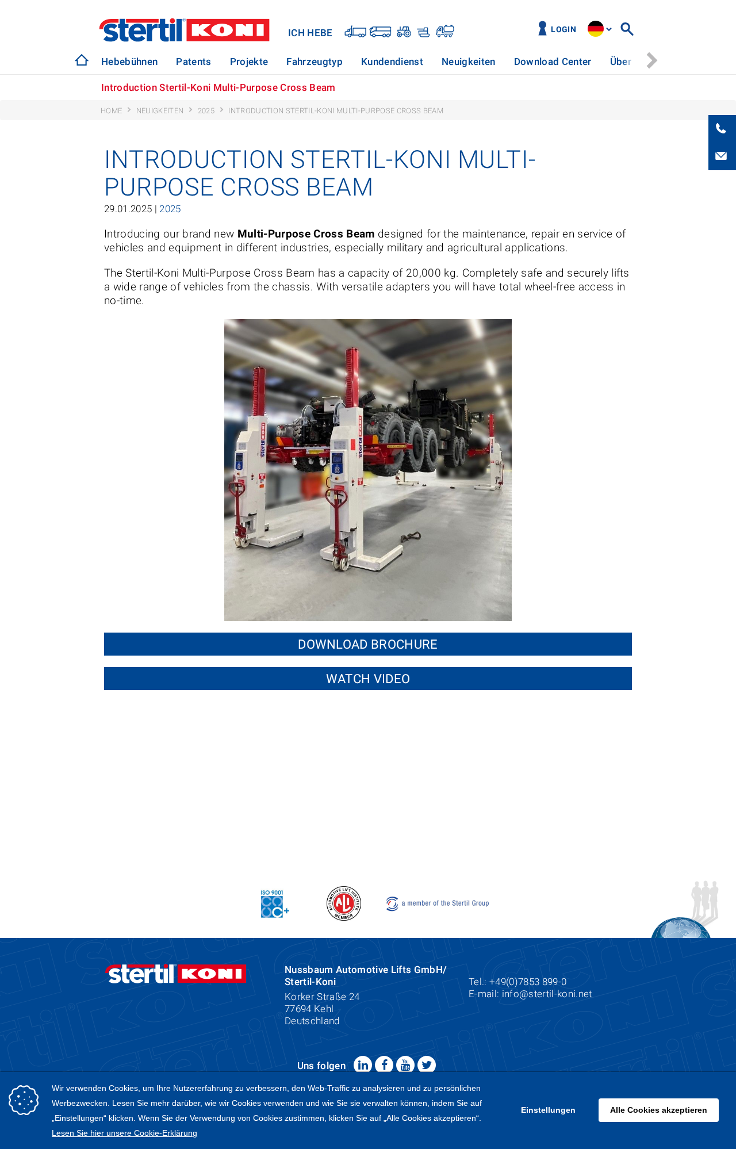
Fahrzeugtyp (314, 61)
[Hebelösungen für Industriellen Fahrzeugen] (444, 31)
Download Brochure (368, 644)
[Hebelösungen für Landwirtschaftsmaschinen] (402, 31)
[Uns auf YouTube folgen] (405, 1065)
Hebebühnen (129, 61)
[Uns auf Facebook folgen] (384, 1065)
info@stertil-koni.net (547, 993)
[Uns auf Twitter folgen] (426, 1065)
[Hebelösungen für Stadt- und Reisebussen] (380, 31)
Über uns (630, 61)
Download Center (553, 61)
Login (563, 30)
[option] (129, 62)
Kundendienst (392, 61)
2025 (170, 209)
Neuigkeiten (469, 61)
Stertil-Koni (184, 30)
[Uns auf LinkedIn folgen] (363, 1065)
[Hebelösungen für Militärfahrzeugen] (422, 31)
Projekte (249, 61)
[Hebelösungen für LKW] (355, 31)
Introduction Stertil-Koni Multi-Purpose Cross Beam (218, 87)
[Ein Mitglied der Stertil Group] (438, 902)
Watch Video (368, 678)
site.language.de (596, 29)
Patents (193, 61)
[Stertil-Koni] (82, 60)
